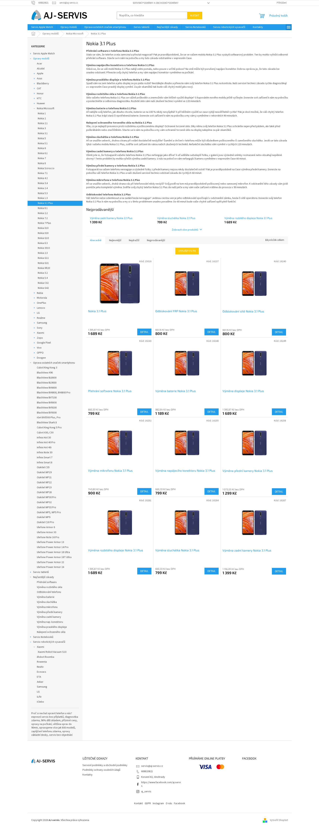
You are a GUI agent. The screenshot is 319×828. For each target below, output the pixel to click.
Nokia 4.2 (43, 178)
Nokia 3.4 (43, 183)
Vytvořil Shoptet (279, 820)
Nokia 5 (42, 138)
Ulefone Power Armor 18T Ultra (54, 557)
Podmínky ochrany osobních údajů (101, 770)
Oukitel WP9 (43, 517)
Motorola (42, 298)
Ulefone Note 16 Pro (48, 537)
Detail (144, 331)
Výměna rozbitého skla (49, 587)
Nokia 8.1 (43, 208)
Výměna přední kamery (49, 612)
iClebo (40, 702)
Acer (39, 63)
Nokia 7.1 (43, 173)
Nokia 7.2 (43, 218)
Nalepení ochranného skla (51, 632)
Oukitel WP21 (44, 477)
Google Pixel (44, 343)
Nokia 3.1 (43, 133)
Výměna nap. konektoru (50, 622)
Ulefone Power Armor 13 (50, 542)
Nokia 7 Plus (44, 223)
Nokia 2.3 (43, 253)
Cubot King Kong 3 (47, 368)
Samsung (42, 323)
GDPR (148, 803)
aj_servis (146, 791)
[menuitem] (42, 27)
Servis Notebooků (43, 637)
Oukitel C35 (43, 467)
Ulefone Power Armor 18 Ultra (53, 552)
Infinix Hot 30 (44, 437)
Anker (40, 682)
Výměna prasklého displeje (52, 627)
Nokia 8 (42, 163)
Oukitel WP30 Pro (46, 497)
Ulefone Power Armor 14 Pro (53, 547)
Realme (41, 318)
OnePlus (41, 303)
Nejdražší (134, 240)
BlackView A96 (45, 373)
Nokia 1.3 (43, 198)
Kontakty (87, 775)
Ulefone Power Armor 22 (50, 562)
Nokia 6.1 (43, 153)
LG (38, 313)
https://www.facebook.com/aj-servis (161, 784)
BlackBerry (43, 83)
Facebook (179, 803)
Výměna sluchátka (47, 602)
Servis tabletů (41, 572)
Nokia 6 (42, 148)
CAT (39, 88)
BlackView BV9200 (47, 408)
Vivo (39, 348)
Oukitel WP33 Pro (46, 507)
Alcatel (41, 69)
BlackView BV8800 (47, 403)
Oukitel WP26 (44, 492)
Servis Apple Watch (44, 53)
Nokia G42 (43, 288)
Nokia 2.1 (43, 123)
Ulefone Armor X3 (46, 532)
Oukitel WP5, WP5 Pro (49, 512)
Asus (39, 78)
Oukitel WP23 (44, 487)
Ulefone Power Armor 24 (50, 567)
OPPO (40, 353)
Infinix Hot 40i (44, 447)
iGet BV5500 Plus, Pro (49, 417)
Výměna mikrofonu (47, 607)
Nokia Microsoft (45, 108)
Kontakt (138, 803)
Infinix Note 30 (44, 452)
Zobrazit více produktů (185, 229)
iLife (39, 697)
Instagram (158, 803)
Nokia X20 (43, 233)
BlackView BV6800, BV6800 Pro (53, 392)
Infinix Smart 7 (44, 457)
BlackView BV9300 (47, 413)
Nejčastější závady (43, 577)
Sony (39, 328)
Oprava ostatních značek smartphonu (54, 363)
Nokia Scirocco (46, 168)
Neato (40, 667)
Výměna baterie (45, 597)
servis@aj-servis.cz (152, 766)
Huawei (41, 103)
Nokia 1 (42, 113)
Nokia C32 (43, 283)
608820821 (147, 771)
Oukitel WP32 (44, 502)
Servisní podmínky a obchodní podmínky (155, 3)
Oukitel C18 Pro (45, 522)
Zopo (40, 338)
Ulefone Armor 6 (46, 527)
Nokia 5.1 (43, 143)
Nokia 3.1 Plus (45, 203)
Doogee (41, 358)
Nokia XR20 (44, 268)
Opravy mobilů (41, 58)
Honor (40, 93)
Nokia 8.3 (43, 243)
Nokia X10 (43, 228)
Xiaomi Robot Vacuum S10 (52, 652)
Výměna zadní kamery (49, 617)
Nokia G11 (43, 258)
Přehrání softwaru (47, 582)
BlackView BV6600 (47, 388)
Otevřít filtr (187, 250)
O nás (169, 803)
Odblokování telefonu (49, 592)
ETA (39, 677)
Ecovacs (41, 672)
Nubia (40, 293)
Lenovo (41, 308)
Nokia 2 (42, 118)
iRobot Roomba (45, 657)
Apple (40, 73)
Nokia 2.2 (43, 213)
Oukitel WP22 (44, 482)
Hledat (194, 15)
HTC (39, 98)
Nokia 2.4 (43, 188)
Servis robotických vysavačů (49, 642)
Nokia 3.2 (43, 273)
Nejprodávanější (156, 240)
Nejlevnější (115, 240)
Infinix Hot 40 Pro (46, 442)
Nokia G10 (43, 238)
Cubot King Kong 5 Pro (49, 427)
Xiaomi (40, 333)
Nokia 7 (42, 158)
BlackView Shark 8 (47, 422)
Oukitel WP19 (44, 472)
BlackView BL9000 (46, 383)
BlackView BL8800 (46, 378)
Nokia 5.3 (43, 193)
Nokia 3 (42, 128)
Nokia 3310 (44, 248)
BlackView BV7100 (47, 397)
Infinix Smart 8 (44, 462)
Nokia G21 (43, 263)
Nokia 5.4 (43, 278)
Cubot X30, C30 (45, 432)
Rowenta (42, 662)
